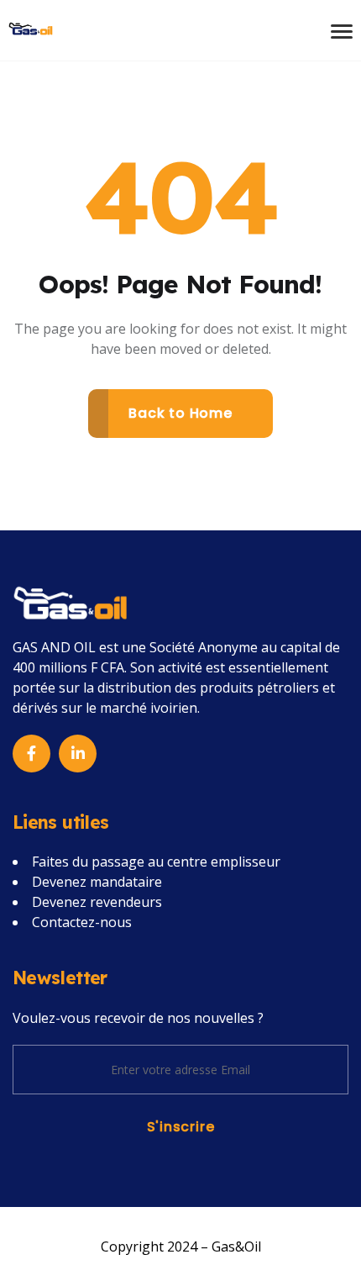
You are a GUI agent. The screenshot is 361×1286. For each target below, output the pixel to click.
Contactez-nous (82, 922)
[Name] (31, 27)
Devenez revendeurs (97, 902)
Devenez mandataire (97, 881)
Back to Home (180, 413)
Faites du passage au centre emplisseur (156, 861)
